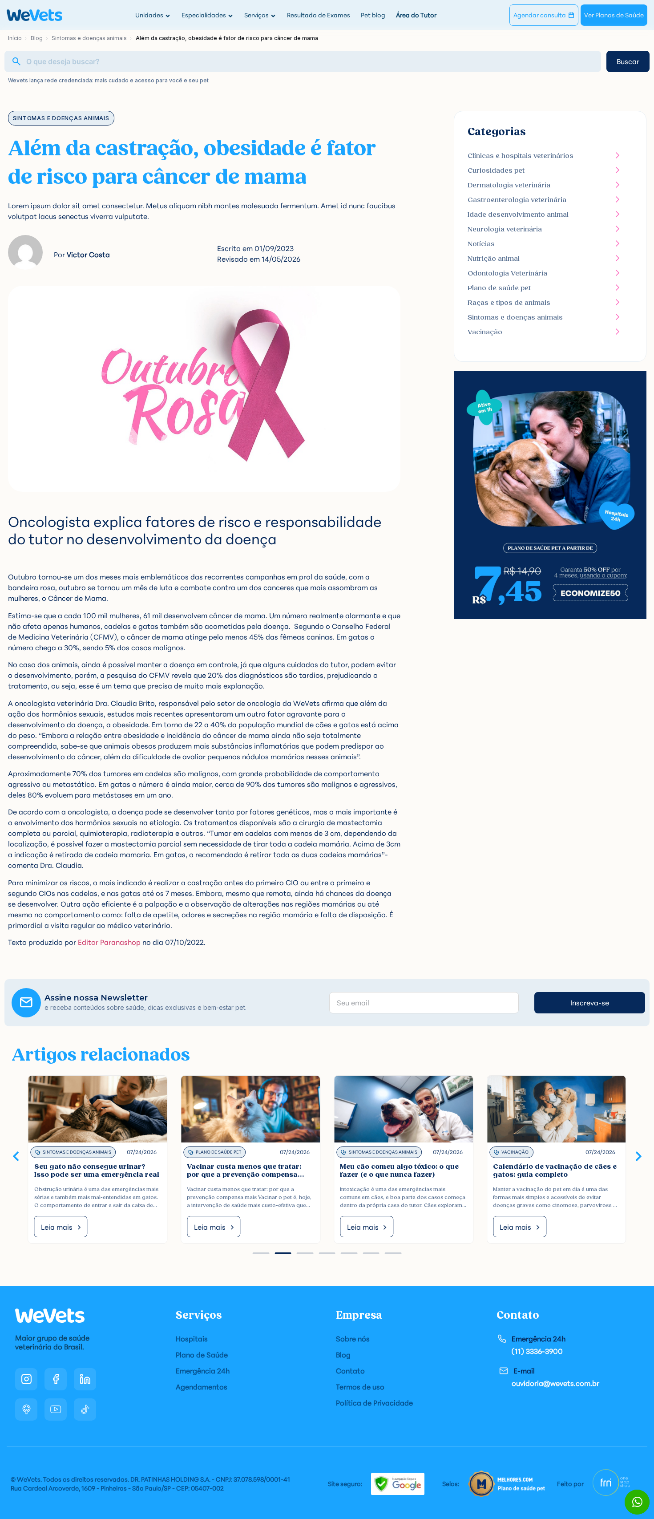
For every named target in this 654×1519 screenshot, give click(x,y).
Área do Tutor (416, 15)
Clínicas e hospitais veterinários (520, 155)
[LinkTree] (26, 1409)
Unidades (149, 15)
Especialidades (204, 15)
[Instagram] (26, 1379)
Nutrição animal (494, 258)
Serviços (256, 15)
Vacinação (485, 332)
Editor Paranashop (109, 942)
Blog (37, 38)
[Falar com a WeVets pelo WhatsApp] (637, 1502)
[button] (15, 1156)
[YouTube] (55, 1409)
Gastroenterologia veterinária (517, 199)
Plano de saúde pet (499, 288)
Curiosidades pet (496, 170)
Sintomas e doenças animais (89, 38)
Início (15, 38)
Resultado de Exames (318, 15)
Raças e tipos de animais (509, 302)
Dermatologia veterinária (509, 185)
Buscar (628, 61)
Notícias (481, 243)
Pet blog (373, 15)
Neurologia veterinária (505, 229)
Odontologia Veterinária (507, 273)
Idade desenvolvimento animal (518, 214)
